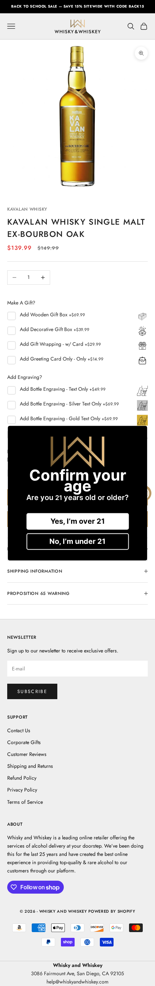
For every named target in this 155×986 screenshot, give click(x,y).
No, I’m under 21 (77, 541)
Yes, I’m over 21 (77, 521)
